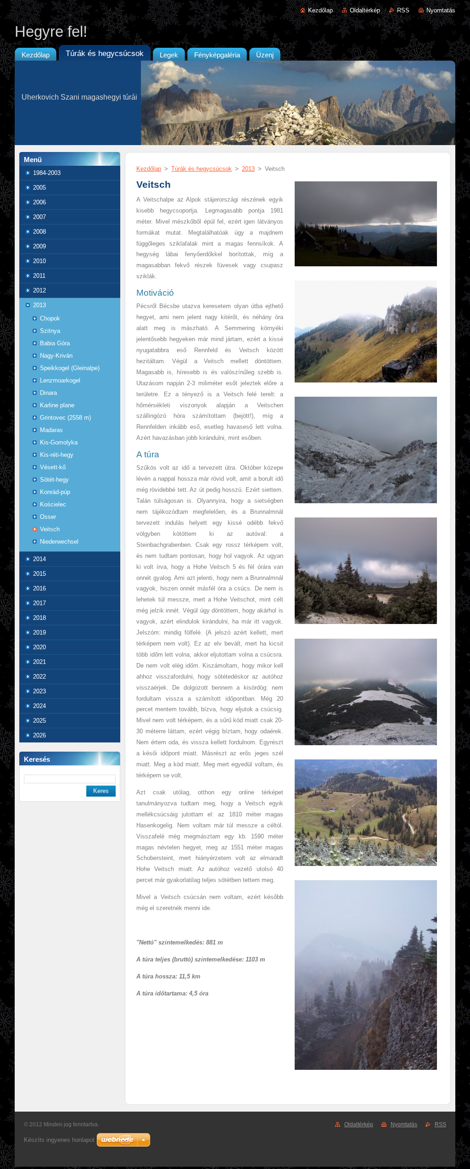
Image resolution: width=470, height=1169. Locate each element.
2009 (39, 246)
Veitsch (50, 529)
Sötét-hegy (54, 479)
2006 (39, 202)
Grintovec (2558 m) (65, 417)
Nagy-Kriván (56, 355)
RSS (403, 10)
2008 (39, 231)
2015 (39, 573)
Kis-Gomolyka (59, 442)
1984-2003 (47, 172)
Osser (48, 516)
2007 (39, 217)
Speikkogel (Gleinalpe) (70, 368)
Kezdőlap (320, 10)
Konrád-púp (55, 492)
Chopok (50, 318)
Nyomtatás (440, 10)
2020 (39, 647)
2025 (39, 720)
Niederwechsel (59, 541)
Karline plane (57, 405)
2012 (39, 290)
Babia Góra (55, 343)
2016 (39, 588)
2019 (39, 632)
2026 (39, 735)
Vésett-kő (53, 467)
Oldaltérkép (365, 10)
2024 (39, 706)
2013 (39, 305)
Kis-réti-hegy (56, 454)
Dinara (48, 392)
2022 (39, 676)
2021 (39, 661)
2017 (39, 603)
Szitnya (50, 330)
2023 (39, 691)
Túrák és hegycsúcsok (201, 168)
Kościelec (53, 504)
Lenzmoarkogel (60, 380)
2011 (39, 275)
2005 (39, 187)
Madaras (51, 430)
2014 (39, 559)
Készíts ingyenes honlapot (59, 1139)
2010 (39, 261)
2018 (39, 617)
